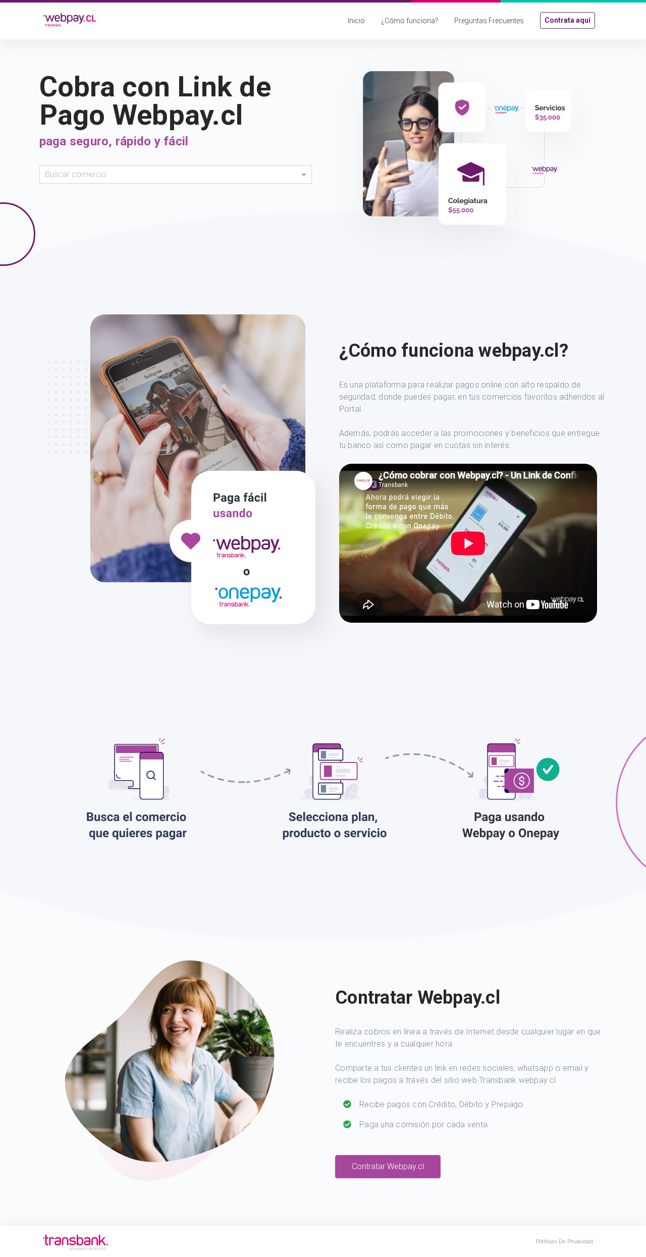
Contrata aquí (567, 20)
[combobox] (175, 175)
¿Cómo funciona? (409, 21)
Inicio (356, 21)
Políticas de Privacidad (564, 1241)
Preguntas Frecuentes (489, 21)
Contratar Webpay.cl (388, 1166)
